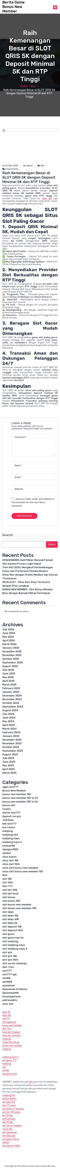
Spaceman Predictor (15, 989)
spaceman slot (9, 1074)
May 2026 (8, 636)
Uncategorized (11, 996)
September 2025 (12, 662)
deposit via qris (11, 816)
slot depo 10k (10, 915)
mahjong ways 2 (12, 842)
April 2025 (8, 680)
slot (4, 1067)
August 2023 (10, 754)
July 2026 (8, 629)
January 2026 (10, 647)
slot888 (7, 981)
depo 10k (6, 1015)
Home (24, 86)
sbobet (6, 853)
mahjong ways (11, 838)
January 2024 (10, 736)
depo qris (47, 198)
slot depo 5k (9, 923)
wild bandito (9, 1000)
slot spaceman (9, 1132)
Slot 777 (7, 886)
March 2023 (9, 772)
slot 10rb (7, 882)
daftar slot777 (11, 812)
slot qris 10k (9, 956)
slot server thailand (12, 1125)
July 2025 (8, 669)
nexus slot (7, 1129)
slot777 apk (9, 974)
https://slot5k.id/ (11, 1042)
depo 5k (6, 1012)
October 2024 (10, 703)
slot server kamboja (14, 963)
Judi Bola (8, 820)
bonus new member (12, 1025)
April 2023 (8, 769)
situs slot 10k (10, 860)
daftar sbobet (9, 1098)
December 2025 (12, 651)
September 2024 (12, 706)
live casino (8, 827)
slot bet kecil (10, 893)
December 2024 (12, 695)
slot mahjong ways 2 (14, 948)
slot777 (7, 970)
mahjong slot (10, 834)
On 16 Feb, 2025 (10, 165)
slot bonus (8, 897)
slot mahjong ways (13, 945)
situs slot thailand (11, 1032)
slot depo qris (9, 1135)
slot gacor (8, 934)
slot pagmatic (9, 1022)
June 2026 (8, 633)
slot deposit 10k (12, 926)
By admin (28, 165)
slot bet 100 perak (11, 1112)
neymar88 (8, 845)
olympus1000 (10, 849)
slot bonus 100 (11, 900)
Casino (6, 809)
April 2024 (8, 725)
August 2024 (10, 710)
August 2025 (10, 666)
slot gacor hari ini (13, 937)
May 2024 (8, 721)
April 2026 (8, 640)
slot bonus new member (17, 904)
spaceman (8, 985)
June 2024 (8, 717)
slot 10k (7, 878)
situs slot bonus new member (20, 867)
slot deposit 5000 (11, 1146)
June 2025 (8, 673)
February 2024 (11, 732)
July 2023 (8, 758)
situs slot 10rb (11, 864)
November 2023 (12, 743)
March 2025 (9, 684)
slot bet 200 (9, 889)
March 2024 (9, 728)
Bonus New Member (14, 790)
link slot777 (9, 823)
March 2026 (9, 644)
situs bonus (9, 856)
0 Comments (11, 169)
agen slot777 (10, 786)
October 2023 (10, 747)
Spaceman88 (10, 992)
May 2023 (8, 765)
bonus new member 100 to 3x (20, 798)
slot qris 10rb (10, 959)
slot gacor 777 (9, 1060)
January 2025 (10, 691)
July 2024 (8, 714)
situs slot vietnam (11, 1035)
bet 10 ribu (7, 1115)
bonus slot (8, 805)
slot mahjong (10, 941)
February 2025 (11, 688)
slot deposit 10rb (12, 930)
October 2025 (10, 658)
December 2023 (12, 739)
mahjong (7, 831)
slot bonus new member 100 (19, 908)
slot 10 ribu (7, 1122)
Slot (33, 86)
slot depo (8, 911)
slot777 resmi (9, 1105)
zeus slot (8, 1003)
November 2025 (12, 655)
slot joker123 (8, 1102)
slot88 (6, 978)
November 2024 (12, 699)
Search (7, 535)
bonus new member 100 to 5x (20, 801)
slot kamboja (8, 1119)
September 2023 (12, 750)
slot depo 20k (10, 919)
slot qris (7, 952)
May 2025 (8, 677)
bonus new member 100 (16, 794)
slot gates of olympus (13, 1109)
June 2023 (8, 761)
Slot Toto (8, 967)
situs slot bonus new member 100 (22, 871)
